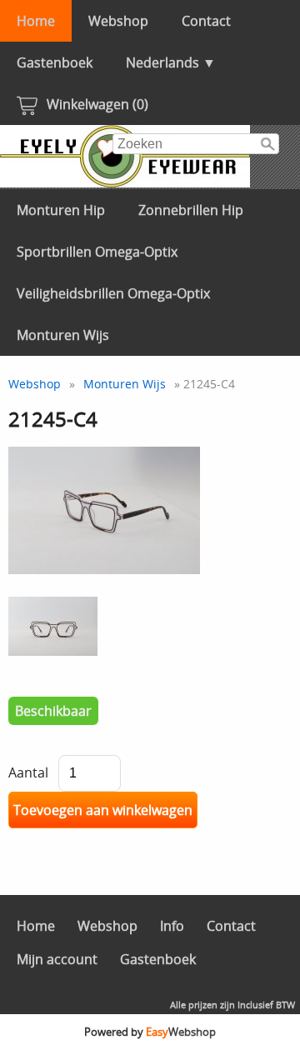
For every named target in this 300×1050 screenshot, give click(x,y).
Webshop (118, 21)
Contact (206, 21)
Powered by (150, 1031)
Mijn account (57, 959)
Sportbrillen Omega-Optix (97, 251)
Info (172, 926)
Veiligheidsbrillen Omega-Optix (113, 293)
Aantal (28, 772)
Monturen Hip (61, 210)
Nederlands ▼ (171, 62)
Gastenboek (54, 62)
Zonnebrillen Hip (190, 210)
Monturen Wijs (63, 335)
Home (36, 21)
